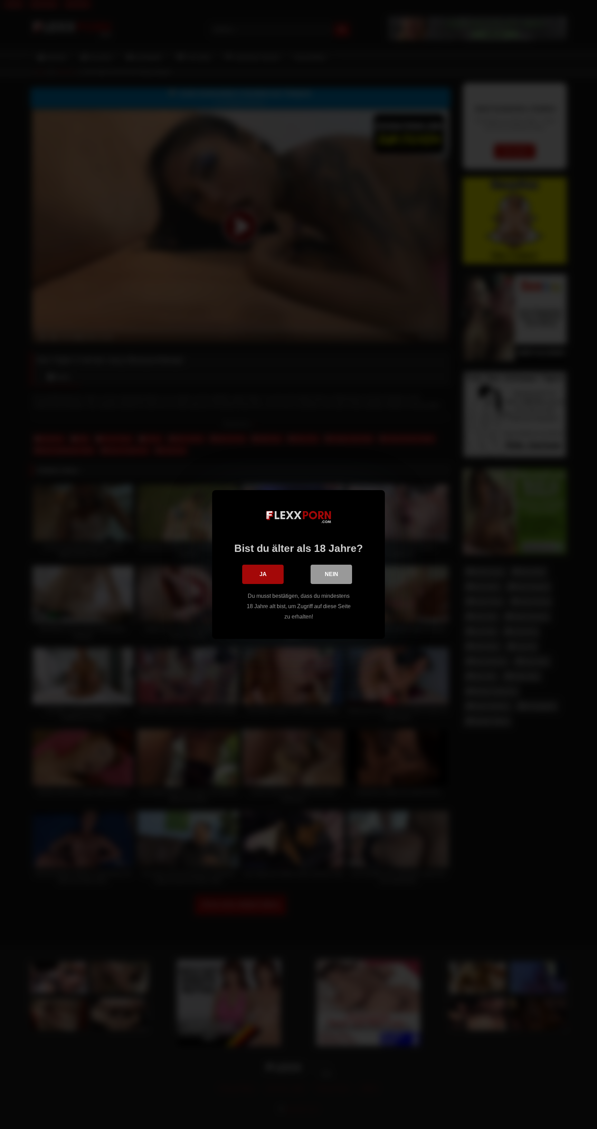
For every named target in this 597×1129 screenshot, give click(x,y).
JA (263, 574)
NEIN (331, 574)
